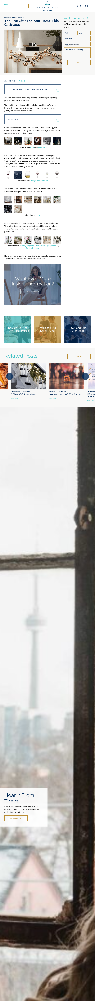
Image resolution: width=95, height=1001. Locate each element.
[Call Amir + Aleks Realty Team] (87, 6)
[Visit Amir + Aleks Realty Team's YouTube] (80, 6)
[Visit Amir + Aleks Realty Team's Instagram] (77, 6)
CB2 (32, 147)
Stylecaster (53, 246)
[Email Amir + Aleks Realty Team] (85, 6)
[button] (6, 6)
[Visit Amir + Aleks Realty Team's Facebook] (82, 6)
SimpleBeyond (32, 248)
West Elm (42, 147)
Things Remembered (39, 180)
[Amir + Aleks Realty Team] (47, 6)
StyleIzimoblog (41, 246)
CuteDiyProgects (26, 246)
